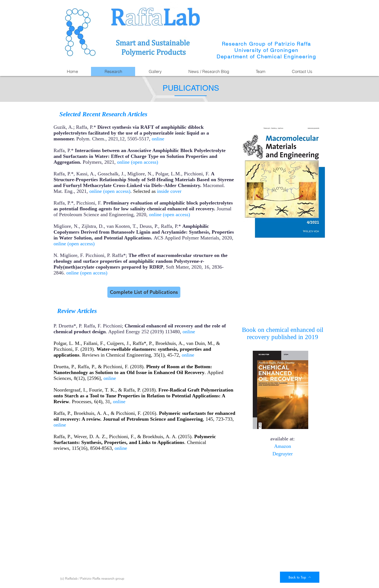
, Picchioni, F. (120, 436)
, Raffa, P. (85, 366)
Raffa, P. (62, 413)
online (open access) (137, 162)
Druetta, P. (64, 366)
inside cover (169, 191)
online (158, 139)
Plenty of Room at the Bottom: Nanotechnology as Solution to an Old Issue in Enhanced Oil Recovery (133, 369)
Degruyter (282, 453)
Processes (81, 401)
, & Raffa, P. (128, 390)
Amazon (282, 446)
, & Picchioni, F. (112, 366)
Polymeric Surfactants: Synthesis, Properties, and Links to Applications (135, 439)
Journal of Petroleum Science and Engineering (153, 419)
